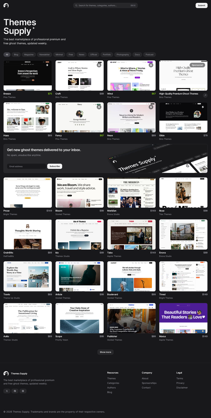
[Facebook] (14, 391)
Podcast (149, 54)
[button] (105, 5)
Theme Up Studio (11, 298)
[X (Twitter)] (6, 391)
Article (58, 294)
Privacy (180, 383)
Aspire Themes (114, 256)
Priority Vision (61, 340)
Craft (58, 93)
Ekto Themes (61, 97)
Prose (6, 210)
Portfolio (107, 54)
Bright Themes (10, 214)
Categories (113, 383)
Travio (6, 294)
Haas (6, 135)
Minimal (59, 54)
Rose (161, 210)
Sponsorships (149, 383)
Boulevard (112, 294)
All (7, 54)
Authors (111, 387)
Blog (16, 54)
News (81, 54)
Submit (201, 5)
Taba (109, 252)
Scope (58, 336)
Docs (137, 54)
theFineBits (8, 256)
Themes (111, 378)
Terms (179, 378)
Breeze (7, 93)
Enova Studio (113, 214)
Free (71, 54)
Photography (123, 54)
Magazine (28, 54)
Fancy (58, 135)
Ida (57, 252)
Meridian (111, 210)
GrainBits (8, 252)
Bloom (58, 210)
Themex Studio (62, 256)
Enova (162, 252)
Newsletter (44, 54)
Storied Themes (62, 214)
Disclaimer (182, 387)
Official (93, 54)
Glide (161, 135)
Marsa (162, 336)
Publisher (112, 336)
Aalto (6, 336)
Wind (110, 93)
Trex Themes (165, 214)
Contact (146, 387)
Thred (162, 294)
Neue (110, 135)
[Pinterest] (23, 391)
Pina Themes (9, 97)
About (145, 378)
